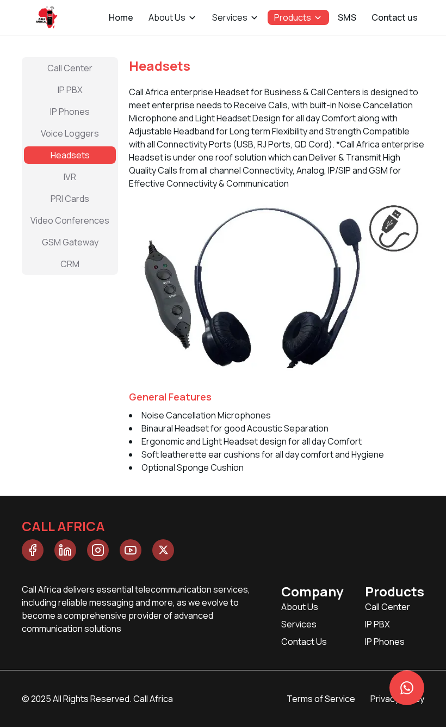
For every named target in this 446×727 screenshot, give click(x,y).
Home (121, 17)
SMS (347, 17)
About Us (299, 607)
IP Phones (385, 642)
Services (299, 624)
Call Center (387, 607)
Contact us (394, 17)
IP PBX (377, 624)
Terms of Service (321, 699)
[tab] (70, 68)
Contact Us (304, 642)
